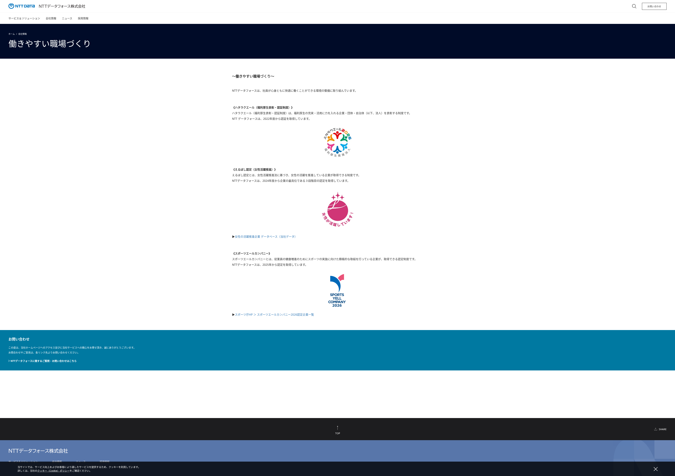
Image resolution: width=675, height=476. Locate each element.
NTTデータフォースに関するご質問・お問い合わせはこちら (44, 361)
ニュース (67, 18)
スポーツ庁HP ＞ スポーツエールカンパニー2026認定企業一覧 (274, 315)
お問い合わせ (654, 6)
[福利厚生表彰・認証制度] (337, 142)
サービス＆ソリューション (24, 18)
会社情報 (51, 18)
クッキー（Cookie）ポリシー (53, 470)
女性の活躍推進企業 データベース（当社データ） (266, 237)
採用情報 (83, 18)
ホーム (11, 33)
